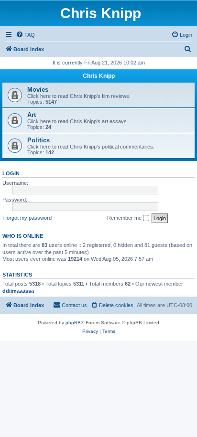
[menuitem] (25, 35)
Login (11, 173)
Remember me (125, 218)
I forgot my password (27, 218)
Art (31, 114)
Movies (37, 89)
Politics (38, 140)
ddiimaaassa (18, 291)
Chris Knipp (100, 13)
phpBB (73, 322)
